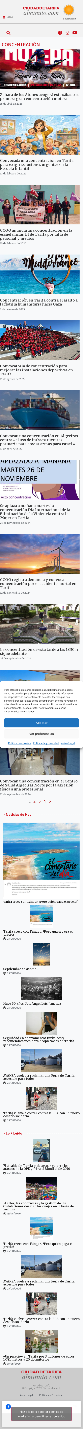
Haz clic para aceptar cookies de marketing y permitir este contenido (41, 1414)
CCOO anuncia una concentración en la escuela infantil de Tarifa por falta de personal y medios (36, 234)
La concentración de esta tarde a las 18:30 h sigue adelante (39, 651)
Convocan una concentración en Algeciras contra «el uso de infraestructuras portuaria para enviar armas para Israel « (39, 440)
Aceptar (42, 723)
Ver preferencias (41, 734)
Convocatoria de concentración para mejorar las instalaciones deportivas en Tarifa (36, 370)
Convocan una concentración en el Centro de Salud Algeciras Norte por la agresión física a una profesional (39, 785)
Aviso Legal (68, 743)
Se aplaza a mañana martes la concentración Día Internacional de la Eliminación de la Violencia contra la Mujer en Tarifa (35, 511)
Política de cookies (19, 743)
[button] (8, 33)
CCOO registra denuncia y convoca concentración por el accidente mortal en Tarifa (38, 583)
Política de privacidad (46, 743)
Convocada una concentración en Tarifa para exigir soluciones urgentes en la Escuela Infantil (37, 164)
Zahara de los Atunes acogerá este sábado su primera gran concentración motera (40, 96)
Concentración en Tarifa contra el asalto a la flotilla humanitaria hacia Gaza (39, 302)
